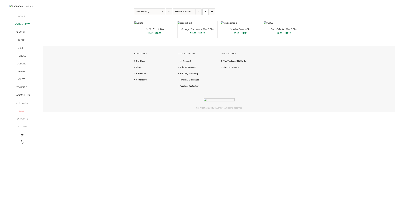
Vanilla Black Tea (154, 29)
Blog (138, 67)
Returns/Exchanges (189, 80)
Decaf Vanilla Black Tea (284, 29)
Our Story (140, 61)
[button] (21, 142)
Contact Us (141, 80)
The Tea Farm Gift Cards (234, 61)
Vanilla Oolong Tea (240, 29)
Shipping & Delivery (189, 73)
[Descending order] (169, 11)
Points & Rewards (188, 67)
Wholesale (141, 73)
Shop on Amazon (231, 67)
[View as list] (212, 12)
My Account (185, 61)
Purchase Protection (189, 86)
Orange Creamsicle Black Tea (197, 29)
